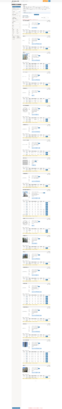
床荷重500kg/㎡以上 (18, 38)
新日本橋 (35, 56)
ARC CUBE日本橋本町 (26, 20)
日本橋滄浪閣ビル (25, 173)
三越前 (36, 144)
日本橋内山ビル (25, 235)
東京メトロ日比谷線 (33, 24)
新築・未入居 (47, 7)
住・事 (13, 32)
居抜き (31, 7)
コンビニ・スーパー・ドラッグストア (37, 9)
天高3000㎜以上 (31, 9)
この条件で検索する (37, 14)
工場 (13, 33)
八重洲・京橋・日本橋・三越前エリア (35, 38)
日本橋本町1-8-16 (36, 143)
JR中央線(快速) (33, 312)
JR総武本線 (33, 56)
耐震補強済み (24, 10)
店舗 (17, 29)
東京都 (32, 39)
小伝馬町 (36, 24)
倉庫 (13, 30)
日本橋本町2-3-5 (36, 368)
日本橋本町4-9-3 (36, 270)
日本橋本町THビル (25, 124)
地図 (39, 39)
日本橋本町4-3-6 (36, 286)
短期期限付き (39, 7)
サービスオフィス (43, 7)
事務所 (13, 29)
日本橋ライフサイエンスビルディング (28, 218)
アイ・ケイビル (25, 72)
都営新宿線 (33, 111)
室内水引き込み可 (28, 7)
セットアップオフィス (35, 8)
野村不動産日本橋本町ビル (27, 189)
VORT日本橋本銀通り (26, 105)
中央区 (33, 39)
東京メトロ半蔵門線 (33, 144)
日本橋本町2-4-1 (36, 310)
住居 (17, 31)
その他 (17, 33)
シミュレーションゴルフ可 (26, 9)
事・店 (17, 30)
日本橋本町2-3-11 (36, 221)
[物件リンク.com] (16, 1)
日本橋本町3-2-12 (36, 91)
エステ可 (49, 8)
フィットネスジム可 (45, 8)
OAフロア (14, 39)
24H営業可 (45, 9)
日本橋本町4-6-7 (36, 39)
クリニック (18, 32)
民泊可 (42, 9)
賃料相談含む (14, 17)
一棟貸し (24, 7)
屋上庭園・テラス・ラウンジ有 (29, 8)
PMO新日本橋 (25, 283)
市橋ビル (24, 52)
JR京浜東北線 (33, 240)
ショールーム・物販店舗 (34, 7)
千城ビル (24, 251)
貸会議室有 (24, 8)
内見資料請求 (47, 32)
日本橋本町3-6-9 (36, 75)
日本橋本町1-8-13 (36, 176)
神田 (34, 240)
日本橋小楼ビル (25, 88)
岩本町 (34, 111)
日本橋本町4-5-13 (36, 108)
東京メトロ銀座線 (33, 222)
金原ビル (24, 365)
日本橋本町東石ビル (26, 267)
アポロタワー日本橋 (26, 140)
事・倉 (13, 31)
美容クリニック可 (40, 8)
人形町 (36, 177)
